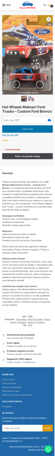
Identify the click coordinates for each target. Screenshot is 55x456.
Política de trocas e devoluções (17, 395)
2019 (30, 325)
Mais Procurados (35, 319)
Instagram (7, 406)
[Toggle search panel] (44, 5)
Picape (47, 319)
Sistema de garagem (12, 387)
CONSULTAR (27, 129)
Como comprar (9, 383)
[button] (49, 5)
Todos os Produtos (36, 322)
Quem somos (8, 379)
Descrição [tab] (7, 173)
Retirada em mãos (11, 391)
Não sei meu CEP (10, 135)
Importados (21, 319)
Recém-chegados (18, 322)
